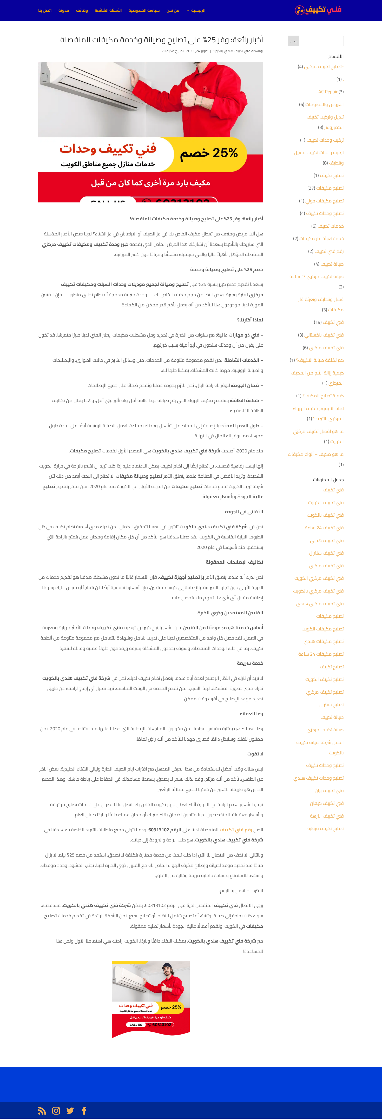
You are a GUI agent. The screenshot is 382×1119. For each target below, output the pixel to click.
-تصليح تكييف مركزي (324, 66)
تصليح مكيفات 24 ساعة (321, 654)
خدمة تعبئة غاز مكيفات (321, 238)
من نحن (173, 11)
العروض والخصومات (324, 104)
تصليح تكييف (332, 175)
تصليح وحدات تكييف (325, 213)
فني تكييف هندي (327, 540)
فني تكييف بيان (329, 790)
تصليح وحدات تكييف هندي (318, 778)
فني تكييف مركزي (326, 347)
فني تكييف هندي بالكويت (231, 51)
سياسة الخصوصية (144, 11)
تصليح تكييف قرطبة (325, 828)
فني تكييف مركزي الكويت (319, 578)
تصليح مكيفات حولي (324, 200)
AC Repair (328, 91)
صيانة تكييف (332, 264)
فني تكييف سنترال (326, 553)
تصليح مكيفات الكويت (323, 628)
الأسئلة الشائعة (108, 11)
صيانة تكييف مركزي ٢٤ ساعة (316, 276)
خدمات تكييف (331, 226)
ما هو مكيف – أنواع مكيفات (316, 454)
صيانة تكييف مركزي (325, 729)
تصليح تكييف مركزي (325, 692)
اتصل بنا (45, 11)
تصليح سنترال (331, 704)
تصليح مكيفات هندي (324, 641)
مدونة (63, 11)
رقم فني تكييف (329, 251)
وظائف (82, 11)
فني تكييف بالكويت (325, 515)
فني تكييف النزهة (327, 816)
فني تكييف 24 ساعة (324, 527)
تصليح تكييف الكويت (324, 679)
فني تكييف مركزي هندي (320, 603)
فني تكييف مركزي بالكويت (318, 591)
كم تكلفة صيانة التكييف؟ (320, 360)
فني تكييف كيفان (327, 803)
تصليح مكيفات (173, 51)
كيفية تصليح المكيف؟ (323, 395)
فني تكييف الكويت (326, 502)
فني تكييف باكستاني (324, 335)
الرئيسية (198, 11)
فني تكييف (333, 322)
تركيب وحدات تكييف (325, 140)
